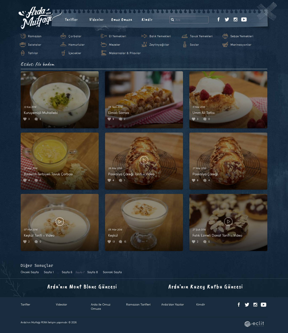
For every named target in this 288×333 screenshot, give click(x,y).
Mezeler (114, 45)
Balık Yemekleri (160, 36)
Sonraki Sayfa (112, 272)
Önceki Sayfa (30, 272)
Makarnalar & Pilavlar (125, 53)
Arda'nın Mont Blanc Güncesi (82, 286)
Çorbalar (75, 36)
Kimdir (147, 19)
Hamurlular (77, 45)
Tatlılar (33, 53)
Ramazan (35, 36)
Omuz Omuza (121, 19)
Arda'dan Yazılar (172, 304)
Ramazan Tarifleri (138, 304)
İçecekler (75, 53)
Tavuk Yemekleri (201, 36)
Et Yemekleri (117, 36)
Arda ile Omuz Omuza (100, 306)
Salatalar (34, 45)
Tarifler (71, 19)
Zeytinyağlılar (159, 45)
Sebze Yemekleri (241, 36)
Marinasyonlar (241, 45)
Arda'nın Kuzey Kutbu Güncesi (205, 286)
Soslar (194, 45)
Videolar (96, 19)
